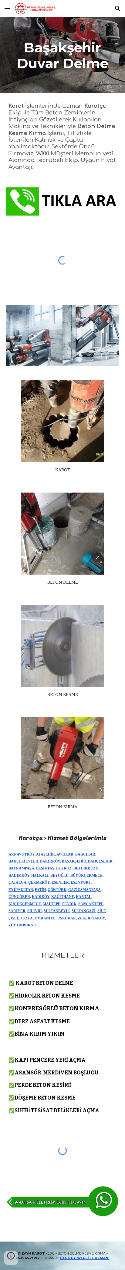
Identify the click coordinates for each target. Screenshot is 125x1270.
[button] (7, 8)
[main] (62, 55)
